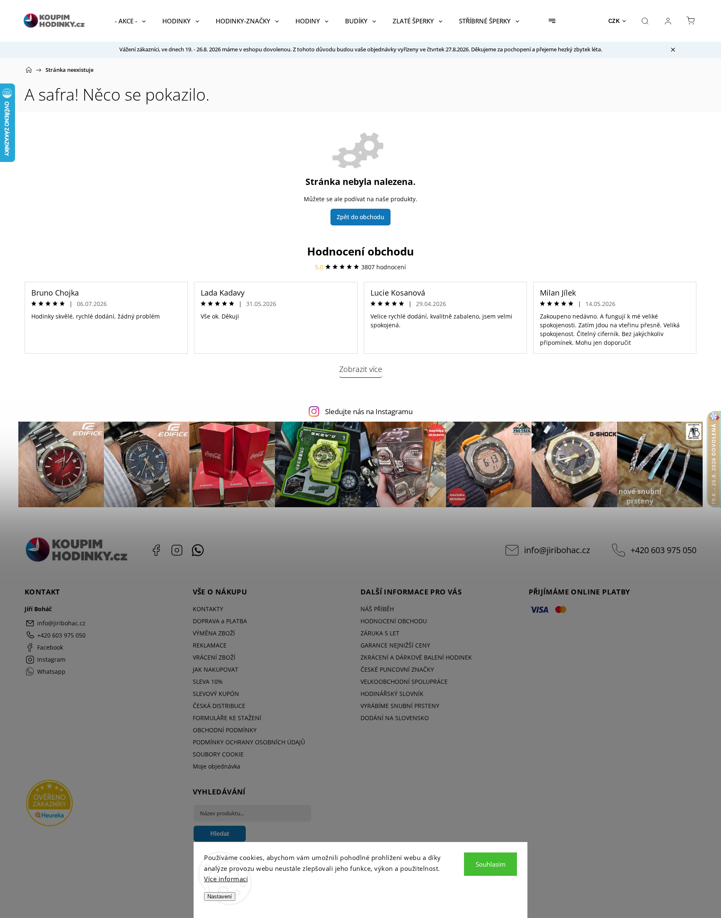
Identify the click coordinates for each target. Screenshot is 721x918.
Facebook (156, 550)
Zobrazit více (360, 369)
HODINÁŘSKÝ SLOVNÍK (392, 694)
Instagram (177, 550)
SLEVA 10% (208, 681)
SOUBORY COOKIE (218, 754)
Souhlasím (491, 864)
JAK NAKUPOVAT (215, 669)
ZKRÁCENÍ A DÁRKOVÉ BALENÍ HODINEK (416, 657)
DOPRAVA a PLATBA (220, 621)
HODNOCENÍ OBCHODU (393, 621)
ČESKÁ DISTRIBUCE (219, 706)
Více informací (226, 879)
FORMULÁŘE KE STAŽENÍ (227, 718)
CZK (614, 21)
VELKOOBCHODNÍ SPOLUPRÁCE (404, 681)
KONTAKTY (208, 609)
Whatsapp (198, 550)
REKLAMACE (210, 645)
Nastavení (219, 896)
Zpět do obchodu (360, 217)
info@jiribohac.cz (557, 550)
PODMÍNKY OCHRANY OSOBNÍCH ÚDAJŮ (249, 742)
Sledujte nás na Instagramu (369, 411)
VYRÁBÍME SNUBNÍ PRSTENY (399, 706)
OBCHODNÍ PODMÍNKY (225, 730)
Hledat (219, 833)
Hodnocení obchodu (360, 251)
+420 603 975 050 (663, 550)
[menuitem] (130, 21)
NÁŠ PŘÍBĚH (377, 609)
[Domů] (29, 70)
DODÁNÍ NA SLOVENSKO (394, 718)
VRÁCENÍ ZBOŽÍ (214, 657)
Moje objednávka (216, 766)
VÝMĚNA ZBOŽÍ (214, 633)
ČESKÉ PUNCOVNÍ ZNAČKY (397, 669)
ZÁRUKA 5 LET (379, 633)
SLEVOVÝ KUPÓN (216, 694)
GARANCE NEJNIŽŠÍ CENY (395, 645)
